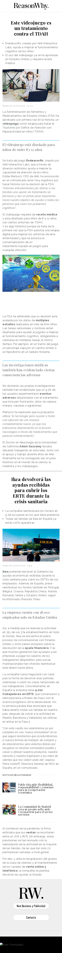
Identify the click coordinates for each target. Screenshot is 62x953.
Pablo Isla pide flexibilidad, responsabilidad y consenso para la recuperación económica (36, 788)
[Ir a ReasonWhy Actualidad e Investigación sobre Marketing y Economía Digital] (31, 5)
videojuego (10, 123)
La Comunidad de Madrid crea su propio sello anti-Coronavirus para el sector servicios (35, 810)
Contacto (31, 917)
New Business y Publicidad (31, 906)
